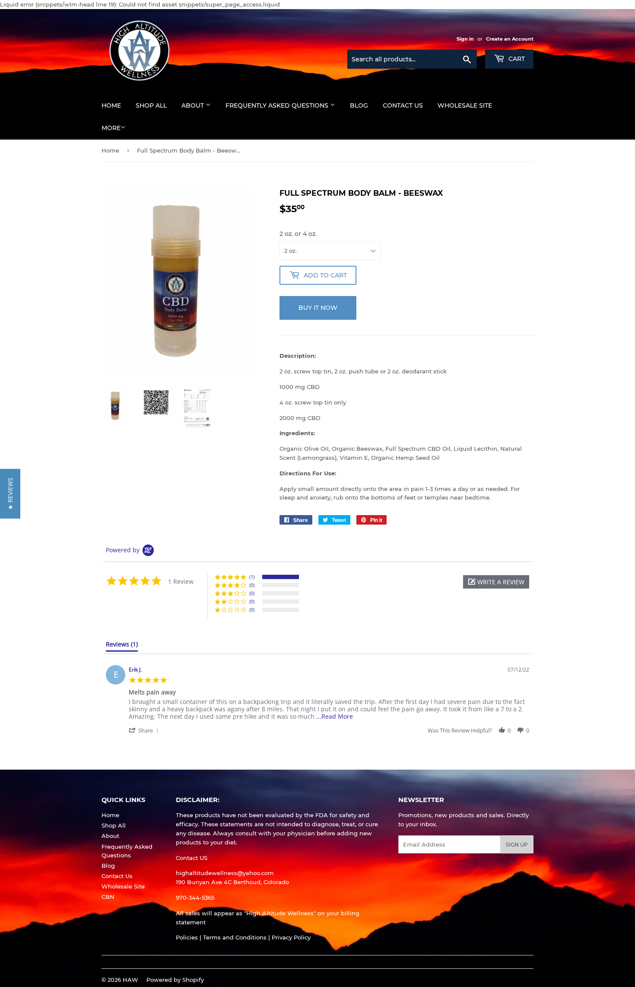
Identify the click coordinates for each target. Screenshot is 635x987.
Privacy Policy (291, 937)
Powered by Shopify (175, 979)
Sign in (465, 39)
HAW (130, 979)
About (193, 105)
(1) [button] (251, 576)
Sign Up (517, 844)
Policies (187, 937)
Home (111, 105)
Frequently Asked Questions (277, 105)
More (111, 128)
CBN (108, 896)
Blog (359, 105)
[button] (496, 582)
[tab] (122, 646)
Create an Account (509, 39)
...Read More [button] (334, 716)
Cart (516, 59)
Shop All (151, 105)
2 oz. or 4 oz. (298, 234)
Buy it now (317, 308)
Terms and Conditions (235, 937)
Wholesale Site (465, 105)
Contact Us (403, 105)
